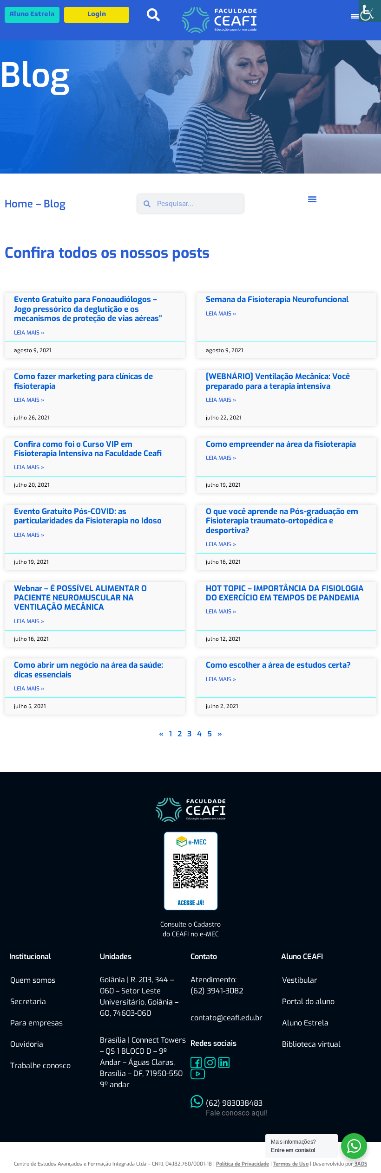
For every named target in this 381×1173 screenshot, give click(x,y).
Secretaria (28, 1001)
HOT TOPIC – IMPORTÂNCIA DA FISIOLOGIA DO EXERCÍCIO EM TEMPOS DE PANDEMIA (285, 593)
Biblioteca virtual (311, 1044)
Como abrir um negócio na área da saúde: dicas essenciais (88, 670)
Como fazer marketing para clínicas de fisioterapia (83, 381)
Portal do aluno (308, 1001)
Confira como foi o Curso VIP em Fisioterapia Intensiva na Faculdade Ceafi (88, 449)
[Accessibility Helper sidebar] (370, 11)
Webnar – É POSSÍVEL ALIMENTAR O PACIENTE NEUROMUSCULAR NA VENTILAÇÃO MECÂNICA (80, 598)
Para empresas (36, 1023)
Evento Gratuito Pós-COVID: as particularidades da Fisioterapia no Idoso (88, 516)
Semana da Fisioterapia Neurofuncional (277, 299)
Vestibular (299, 980)
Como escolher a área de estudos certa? (278, 665)
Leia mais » (29, 332)
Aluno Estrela (305, 1023)
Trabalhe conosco (40, 1065)
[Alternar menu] (312, 199)
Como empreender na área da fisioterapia (281, 444)
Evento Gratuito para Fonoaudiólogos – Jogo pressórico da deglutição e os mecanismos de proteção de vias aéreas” (88, 309)
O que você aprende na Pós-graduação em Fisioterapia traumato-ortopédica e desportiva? (282, 521)
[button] (153, 14)
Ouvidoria (26, 1044)
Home (19, 204)
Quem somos (32, 980)
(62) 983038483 (234, 1103)
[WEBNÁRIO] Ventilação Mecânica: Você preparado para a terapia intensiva (278, 381)
